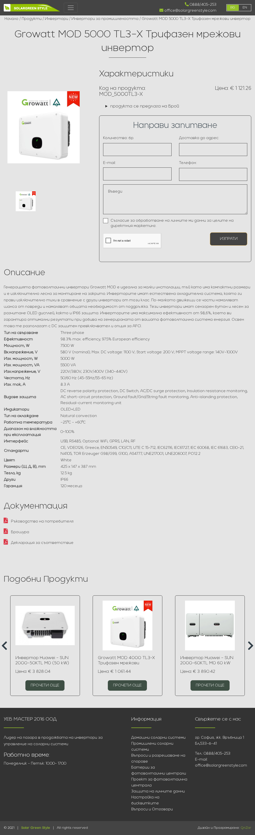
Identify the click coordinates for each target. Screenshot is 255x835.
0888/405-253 (202, 5)
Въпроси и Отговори (152, 809)
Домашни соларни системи (158, 738)
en (245, 7)
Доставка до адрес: (199, 138)
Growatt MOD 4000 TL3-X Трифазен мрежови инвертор (126, 663)
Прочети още (45, 685)
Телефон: (187, 163)
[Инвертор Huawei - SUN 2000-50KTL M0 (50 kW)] (45, 625)
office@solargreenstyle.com (189, 11)
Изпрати (229, 239)
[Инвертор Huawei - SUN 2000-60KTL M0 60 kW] (210, 625)
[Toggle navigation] (71, 8)
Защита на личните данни (158, 791)
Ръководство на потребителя (41, 521)
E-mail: (109, 163)
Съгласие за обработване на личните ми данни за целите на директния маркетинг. (172, 223)
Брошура (19, 532)
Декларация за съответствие (41, 543)
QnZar (246, 828)
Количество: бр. (118, 138)
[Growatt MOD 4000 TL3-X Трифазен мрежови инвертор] (127, 625)
